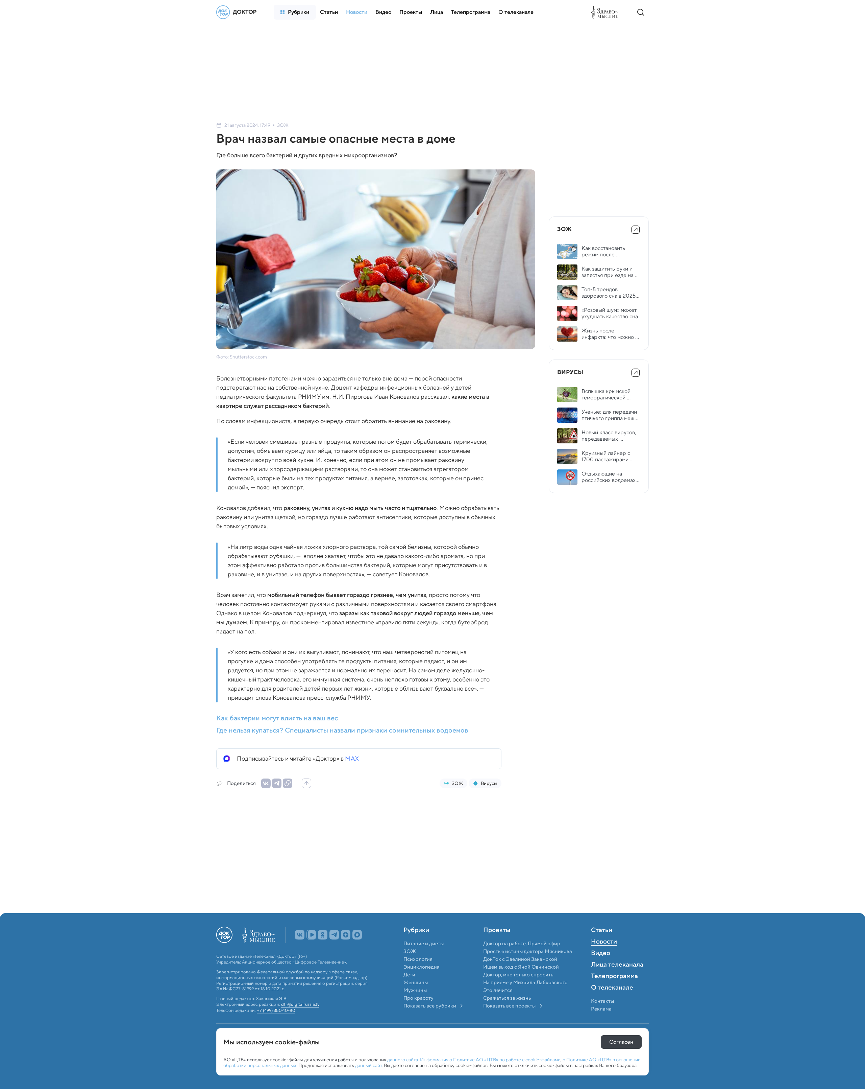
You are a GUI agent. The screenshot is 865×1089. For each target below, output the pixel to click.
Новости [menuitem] (604, 956)
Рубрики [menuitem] (416, 945)
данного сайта (402, 1059)
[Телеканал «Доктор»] (238, 12)
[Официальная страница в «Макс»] (357, 949)
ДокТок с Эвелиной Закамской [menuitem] (520, 974)
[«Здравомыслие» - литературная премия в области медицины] (606, 12)
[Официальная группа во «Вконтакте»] (299, 949)
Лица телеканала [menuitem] (617, 979)
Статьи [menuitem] (601, 945)
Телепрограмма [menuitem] (614, 991)
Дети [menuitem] (409, 990)
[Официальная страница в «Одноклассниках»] (322, 949)
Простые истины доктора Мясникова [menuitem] (527, 966)
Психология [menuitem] (417, 974)
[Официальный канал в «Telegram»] (334, 949)
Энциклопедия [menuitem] (421, 982)
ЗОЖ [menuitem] (409, 966)
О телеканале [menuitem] (612, 1002)
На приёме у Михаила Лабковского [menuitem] (525, 997)
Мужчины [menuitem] (415, 1005)
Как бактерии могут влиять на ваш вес (277, 718)
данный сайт (368, 1065)
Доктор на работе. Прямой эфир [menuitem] (521, 958)
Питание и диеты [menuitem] (423, 958)
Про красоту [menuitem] (418, 1013)
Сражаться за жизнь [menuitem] (507, 1013)
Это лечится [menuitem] (498, 1005)
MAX (352, 758)
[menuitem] (295, 12)
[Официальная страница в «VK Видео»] (311, 949)
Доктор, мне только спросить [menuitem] (518, 990)
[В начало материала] (306, 783)
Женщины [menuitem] (415, 997)
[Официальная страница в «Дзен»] (345, 949)
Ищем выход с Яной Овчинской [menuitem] (521, 982)
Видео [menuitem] (600, 968)
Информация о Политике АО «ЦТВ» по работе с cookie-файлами (490, 1059)
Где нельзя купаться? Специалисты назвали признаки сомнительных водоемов (342, 730)
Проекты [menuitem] (496, 945)
